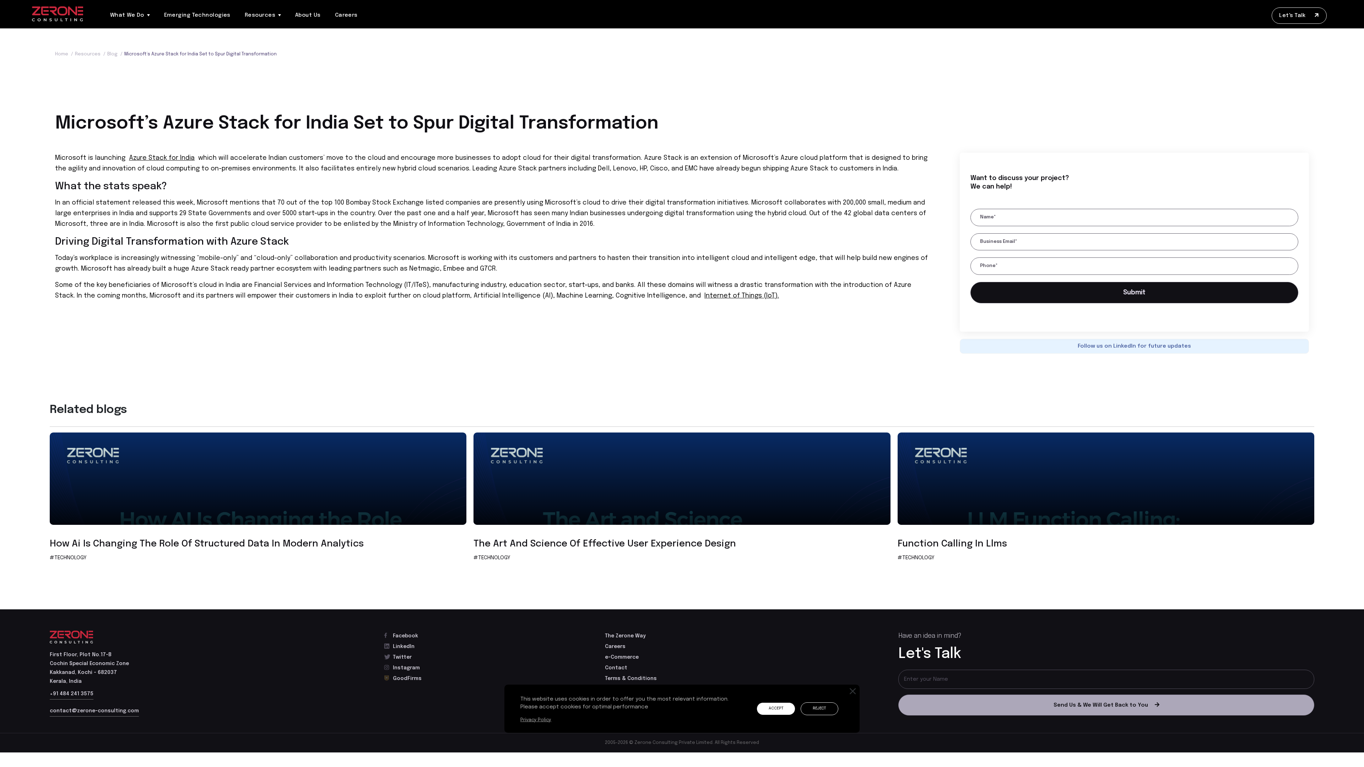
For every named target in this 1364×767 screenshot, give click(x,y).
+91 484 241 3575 (71, 696)
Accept (771, 709)
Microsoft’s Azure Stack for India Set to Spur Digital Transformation (200, 54)
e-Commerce (622, 659)
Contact (616, 670)
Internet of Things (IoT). (741, 296)
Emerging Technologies (197, 15)
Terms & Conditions (631, 681)
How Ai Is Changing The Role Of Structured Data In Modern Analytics (207, 546)
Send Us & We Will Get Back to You (1101, 708)
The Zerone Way (625, 638)
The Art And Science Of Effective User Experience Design (604, 546)
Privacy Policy (536, 719)
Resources (260, 15)
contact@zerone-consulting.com (94, 713)
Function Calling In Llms (952, 546)
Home (64, 54)
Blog (115, 54)
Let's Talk (1293, 15)
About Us (308, 15)
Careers (346, 15)
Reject (818, 709)
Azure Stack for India (162, 158)
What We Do (127, 15)
